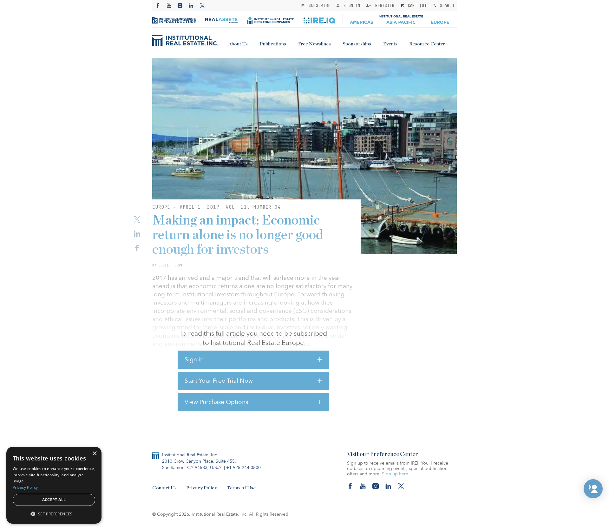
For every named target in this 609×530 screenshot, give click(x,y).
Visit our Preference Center (382, 454)
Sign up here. (395, 474)
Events (390, 44)
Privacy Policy (201, 488)
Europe (161, 207)
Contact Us (164, 488)
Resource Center (427, 44)
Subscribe (318, 5)
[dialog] (54, 485)
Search (445, 5)
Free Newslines (314, 44)
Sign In (350, 5)
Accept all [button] (54, 499)
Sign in (194, 359)
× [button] (94, 453)
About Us (238, 44)
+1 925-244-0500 (243, 468)
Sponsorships (357, 44)
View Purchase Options (216, 402)
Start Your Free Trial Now (219, 381)
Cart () (415, 5)
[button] (593, 488)
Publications (273, 44)
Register (383, 5)
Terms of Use (241, 488)
